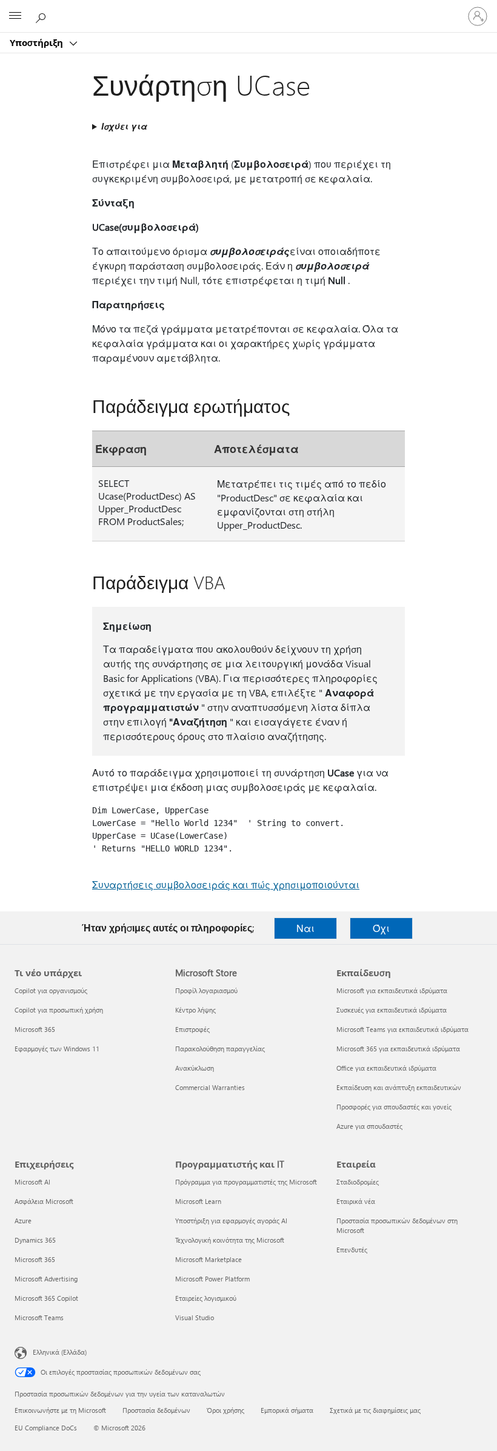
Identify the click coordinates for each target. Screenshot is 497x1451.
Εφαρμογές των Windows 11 (57, 1048)
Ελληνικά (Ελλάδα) (60, 1352)
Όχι (381, 928)
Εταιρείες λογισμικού (205, 1298)
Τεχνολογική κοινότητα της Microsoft (229, 1239)
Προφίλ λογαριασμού (206, 990)
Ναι (305, 928)
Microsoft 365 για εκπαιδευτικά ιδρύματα (398, 1048)
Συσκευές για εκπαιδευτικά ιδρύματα (391, 1009)
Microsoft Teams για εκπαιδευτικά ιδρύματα (402, 1029)
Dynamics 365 (35, 1239)
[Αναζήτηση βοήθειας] (42, 15)
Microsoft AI (32, 1181)
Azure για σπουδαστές (369, 1126)
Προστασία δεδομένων (156, 1410)
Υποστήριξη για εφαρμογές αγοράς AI (231, 1220)
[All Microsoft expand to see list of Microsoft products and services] (15, 16)
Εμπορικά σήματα (287, 1410)
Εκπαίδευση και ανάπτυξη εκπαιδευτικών (398, 1087)
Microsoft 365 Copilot (46, 1298)
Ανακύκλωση (194, 1068)
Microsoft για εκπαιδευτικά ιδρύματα (391, 990)
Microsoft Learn (198, 1201)
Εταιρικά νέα (355, 1201)
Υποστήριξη (37, 42)
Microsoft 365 (35, 1029)
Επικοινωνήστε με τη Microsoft (60, 1410)
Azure (23, 1220)
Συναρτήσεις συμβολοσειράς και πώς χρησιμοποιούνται (225, 884)
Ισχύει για (124, 126)
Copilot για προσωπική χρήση (59, 1009)
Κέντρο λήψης (195, 1009)
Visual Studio (194, 1317)
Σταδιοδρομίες (357, 1181)
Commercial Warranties (210, 1087)
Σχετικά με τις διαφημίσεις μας (375, 1410)
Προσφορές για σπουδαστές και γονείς (394, 1106)
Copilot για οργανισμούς (51, 990)
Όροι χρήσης (225, 1410)
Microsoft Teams (39, 1317)
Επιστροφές (192, 1029)
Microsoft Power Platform (212, 1278)
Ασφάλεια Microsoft (44, 1201)
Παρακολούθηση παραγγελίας (220, 1048)
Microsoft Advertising (46, 1278)
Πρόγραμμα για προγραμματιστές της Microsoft (246, 1181)
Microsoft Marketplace (208, 1259)
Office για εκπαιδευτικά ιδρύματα (386, 1068)
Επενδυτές (351, 1249)
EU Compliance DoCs (46, 1427)
